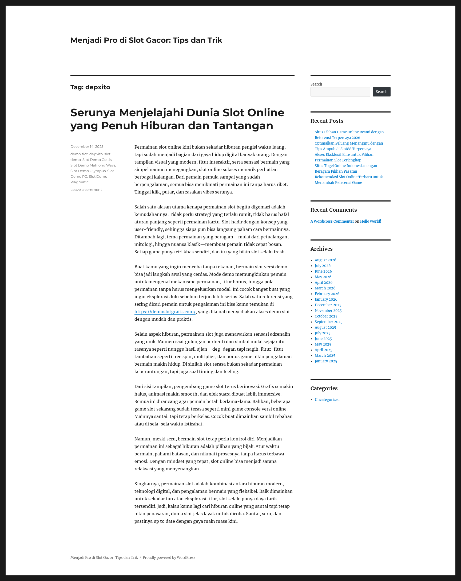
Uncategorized (327, 399)
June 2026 (323, 271)
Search (316, 84)
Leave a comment (86, 189)
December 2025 (328, 305)
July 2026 (323, 266)
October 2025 (326, 316)
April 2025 (323, 350)
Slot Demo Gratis (97, 159)
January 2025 (326, 361)
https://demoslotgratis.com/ (165, 311)
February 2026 (327, 294)
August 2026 (325, 260)
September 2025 (329, 322)
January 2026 (326, 299)
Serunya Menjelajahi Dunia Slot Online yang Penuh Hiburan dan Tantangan (177, 119)
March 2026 (325, 288)
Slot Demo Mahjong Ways (92, 165)
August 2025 (325, 327)
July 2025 (323, 333)
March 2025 (325, 355)
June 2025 (323, 338)
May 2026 (323, 277)
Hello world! (370, 221)
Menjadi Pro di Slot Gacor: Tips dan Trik (146, 40)
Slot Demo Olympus (88, 171)
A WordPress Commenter (332, 221)
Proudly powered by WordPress (169, 557)
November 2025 (328, 310)
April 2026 (324, 282)
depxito (96, 154)
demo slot (79, 154)
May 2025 (323, 344)
